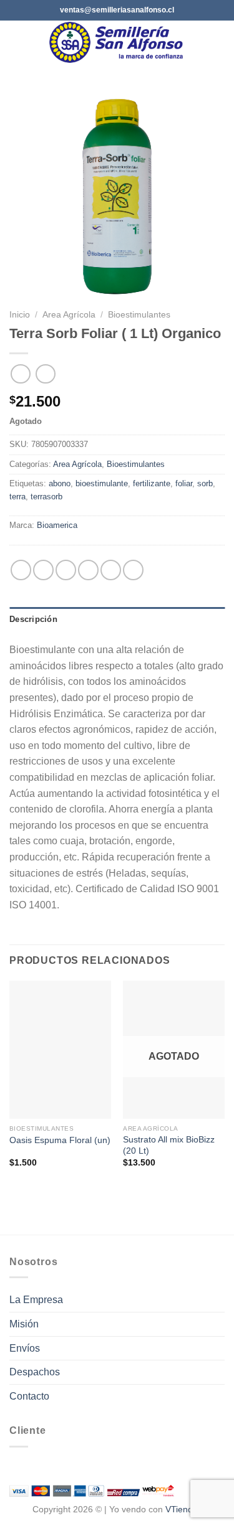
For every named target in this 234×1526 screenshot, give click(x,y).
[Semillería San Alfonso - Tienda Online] (118, 42)
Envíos (24, 1348)
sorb (205, 483)
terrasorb (46, 496)
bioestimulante (102, 483)
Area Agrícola (68, 314)
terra (17, 496)
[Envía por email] (88, 570)
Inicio (19, 314)
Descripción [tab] (33, 619)
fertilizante (151, 483)
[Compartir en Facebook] (43, 570)
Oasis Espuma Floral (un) (59, 1140)
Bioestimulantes (139, 314)
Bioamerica (57, 525)
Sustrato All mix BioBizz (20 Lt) (169, 1145)
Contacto (29, 1396)
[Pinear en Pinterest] (110, 570)
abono (60, 483)
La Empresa (36, 1299)
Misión (24, 1324)
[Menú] (16, 42)
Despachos (34, 1372)
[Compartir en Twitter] (66, 570)
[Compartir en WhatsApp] (21, 570)
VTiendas (183, 1509)
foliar (183, 483)
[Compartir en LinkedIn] (133, 570)
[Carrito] (218, 42)
